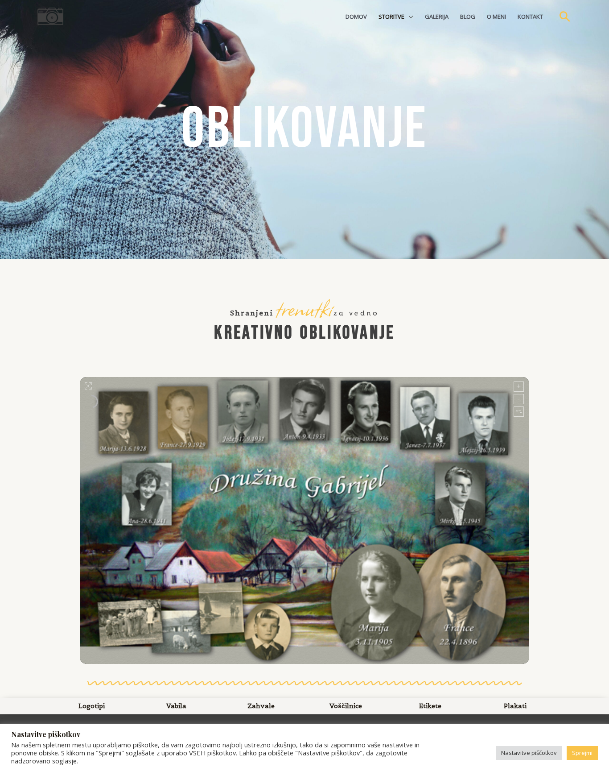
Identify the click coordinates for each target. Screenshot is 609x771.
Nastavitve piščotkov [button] (529, 753)
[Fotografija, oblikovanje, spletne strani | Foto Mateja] (50, 16)
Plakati (515, 706)
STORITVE (391, 16)
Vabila (176, 706)
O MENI (496, 16)
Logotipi (91, 706)
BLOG (467, 16)
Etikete (430, 706)
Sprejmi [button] (582, 753)
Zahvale (261, 706)
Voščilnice (345, 706)
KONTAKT (530, 16)
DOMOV (356, 16)
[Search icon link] (565, 16)
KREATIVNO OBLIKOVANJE (304, 333)
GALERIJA (437, 16)
